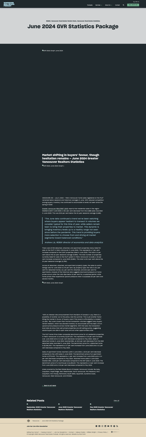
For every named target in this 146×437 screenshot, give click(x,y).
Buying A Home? (46, 432)
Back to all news (50, 385)
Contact (71, 432)
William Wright (91, 432)
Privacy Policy (102, 432)
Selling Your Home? (33, 432)
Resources (36, 421)
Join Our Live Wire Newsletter (37, 426)
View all (116, 400)
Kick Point (82, 434)
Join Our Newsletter (60, 432)
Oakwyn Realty (80, 432)
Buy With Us (136, 1)
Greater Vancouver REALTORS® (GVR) (55, 209)
